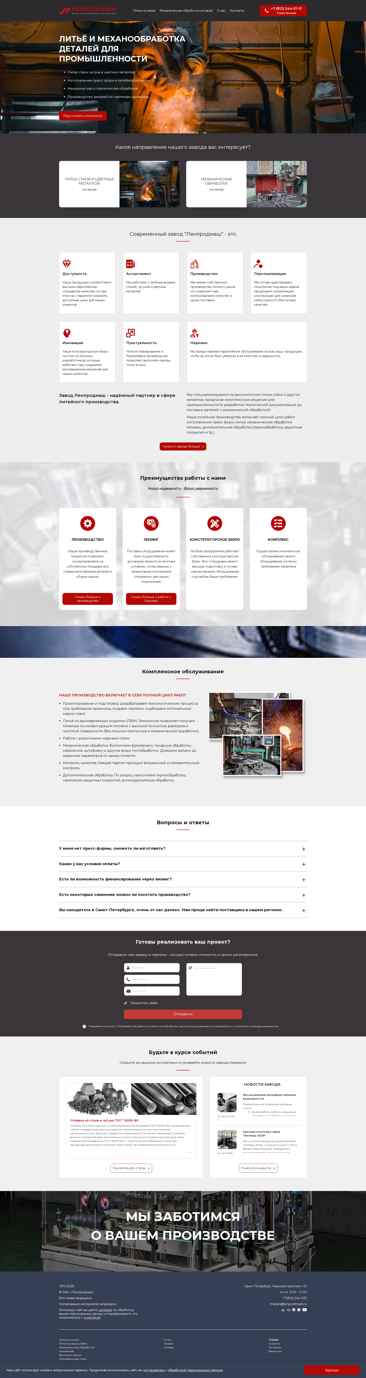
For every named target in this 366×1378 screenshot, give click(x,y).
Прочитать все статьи (129, 1168)
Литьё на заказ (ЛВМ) (73, 1343)
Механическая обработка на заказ (186, 11)
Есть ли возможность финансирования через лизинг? (115, 879)
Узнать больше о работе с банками (151, 599)
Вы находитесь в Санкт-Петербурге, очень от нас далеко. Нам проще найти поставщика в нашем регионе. (171, 910)
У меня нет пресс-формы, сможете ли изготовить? (112, 848)
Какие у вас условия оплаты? (89, 864)
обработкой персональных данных (195, 1370)
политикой (92, 1317)
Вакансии (275, 1351)
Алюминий (66, 1351)
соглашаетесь (154, 1370)
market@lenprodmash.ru (288, 1304)
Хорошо (331, 1370)
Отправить (183, 1014)
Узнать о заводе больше (181, 446)
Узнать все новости (256, 1168)
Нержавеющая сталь (73, 1358)
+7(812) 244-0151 (295, 1298)
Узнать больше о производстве (88, 599)
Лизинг (169, 1343)
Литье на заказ (144, 11)
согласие (105, 1310)
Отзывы (169, 1347)
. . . (190, 1151)
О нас (221, 11)
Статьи (273, 1339)
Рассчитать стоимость (83, 116)
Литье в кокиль (69, 1339)
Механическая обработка (76, 1347)
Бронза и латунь (70, 1355)
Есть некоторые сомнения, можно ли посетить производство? (124, 894)
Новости (274, 1343)
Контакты (237, 11)
